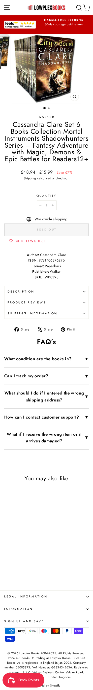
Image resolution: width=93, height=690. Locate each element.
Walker (46, 117)
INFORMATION (18, 609)
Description (20, 291)
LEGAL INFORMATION (25, 596)
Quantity (46, 196)
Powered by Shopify (46, 685)
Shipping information (32, 313)
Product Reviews (26, 302)
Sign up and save (24, 621)
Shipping (30, 178)
